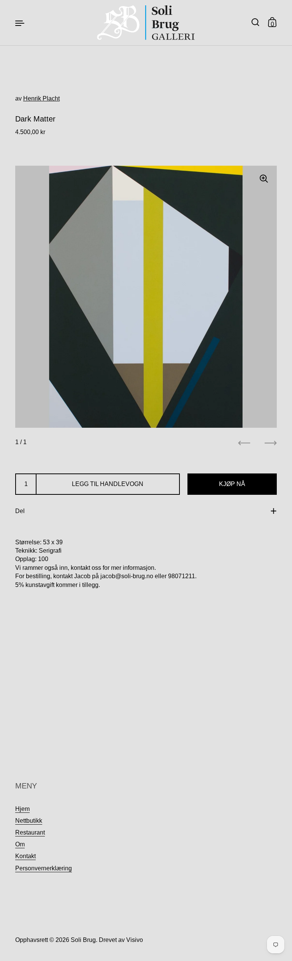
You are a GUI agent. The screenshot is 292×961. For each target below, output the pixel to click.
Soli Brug (83, 940)
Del (20, 511)
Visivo (134, 940)
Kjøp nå (232, 484)
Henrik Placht (41, 98)
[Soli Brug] (146, 22)
